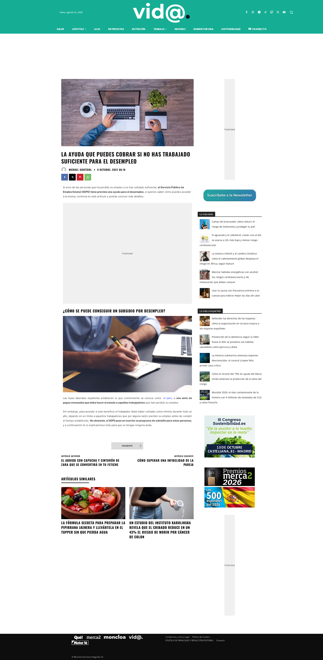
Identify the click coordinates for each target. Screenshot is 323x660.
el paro (167, 398)
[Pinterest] (80, 177)
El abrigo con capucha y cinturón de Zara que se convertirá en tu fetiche (90, 462)
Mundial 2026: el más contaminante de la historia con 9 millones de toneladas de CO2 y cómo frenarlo (231, 397)
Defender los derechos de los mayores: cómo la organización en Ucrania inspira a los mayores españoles (229, 323)
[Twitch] (271, 12)
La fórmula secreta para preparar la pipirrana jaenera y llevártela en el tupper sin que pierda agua (93, 527)
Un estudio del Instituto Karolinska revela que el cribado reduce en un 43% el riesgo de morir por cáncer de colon (160, 529)
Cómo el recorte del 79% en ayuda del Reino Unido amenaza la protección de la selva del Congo (231, 379)
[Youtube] (284, 12)
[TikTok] (265, 12)
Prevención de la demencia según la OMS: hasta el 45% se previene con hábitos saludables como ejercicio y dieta (229, 342)
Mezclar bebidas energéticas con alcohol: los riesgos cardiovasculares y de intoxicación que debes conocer (229, 277)
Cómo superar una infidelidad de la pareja (165, 462)
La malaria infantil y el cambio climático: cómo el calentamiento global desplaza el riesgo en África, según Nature (229, 258)
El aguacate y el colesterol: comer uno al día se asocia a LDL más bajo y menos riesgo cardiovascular (230, 240)
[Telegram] (259, 12)
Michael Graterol (80, 169)
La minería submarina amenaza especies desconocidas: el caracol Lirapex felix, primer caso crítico (229, 360)
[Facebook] (246, 12)
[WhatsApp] (87, 177)
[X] (278, 12)
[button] (291, 12)
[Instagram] (253, 12)
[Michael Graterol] (64, 169)
